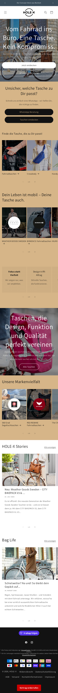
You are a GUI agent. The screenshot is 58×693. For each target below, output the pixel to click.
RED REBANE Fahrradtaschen (34, 424)
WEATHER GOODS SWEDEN (14, 241)
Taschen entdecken (29, 119)
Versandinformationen (29, 655)
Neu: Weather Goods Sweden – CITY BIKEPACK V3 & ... (26, 491)
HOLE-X (12, 671)
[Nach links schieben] (23, 182)
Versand (15, 677)
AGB (7, 677)
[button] (5, 12)
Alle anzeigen (50, 447)
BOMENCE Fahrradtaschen (39, 241)
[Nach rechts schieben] (35, 182)
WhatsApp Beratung (29, 73)
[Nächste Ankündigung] (53, 3)
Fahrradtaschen (9, 173)
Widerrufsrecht (26, 671)
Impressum (50, 677)
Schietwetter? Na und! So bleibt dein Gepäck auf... (27, 584)
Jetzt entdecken (29, 65)
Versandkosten (25, 650)
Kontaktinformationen (32, 677)
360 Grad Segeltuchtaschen (10, 424)
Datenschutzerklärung (45, 671)
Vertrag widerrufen (29, 688)
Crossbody (31, 173)
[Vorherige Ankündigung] (5, 3)
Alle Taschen (29, 366)
